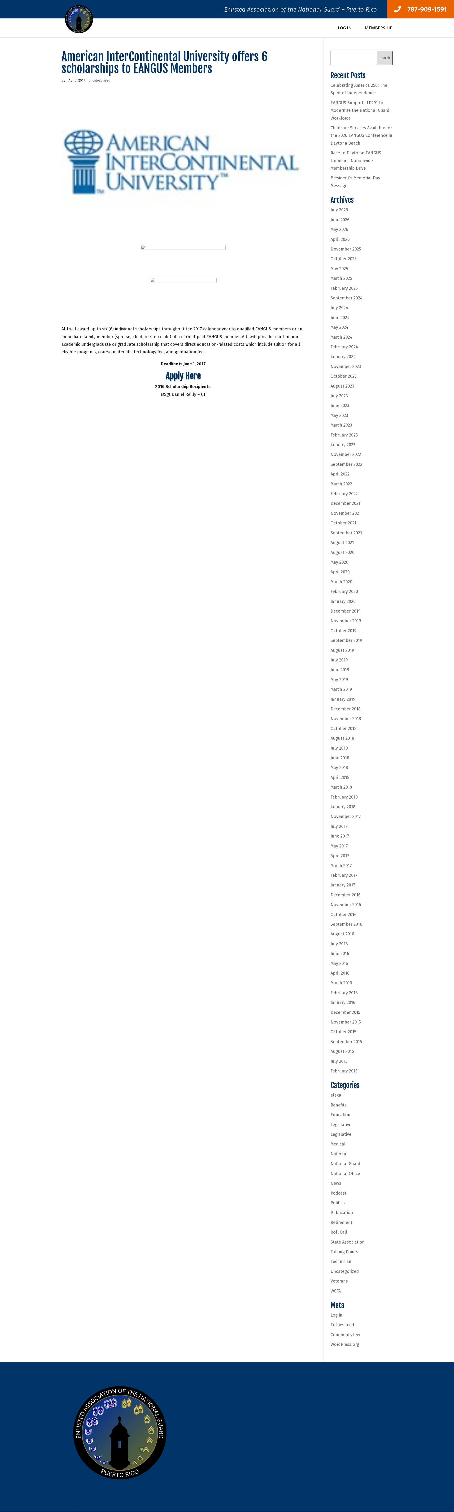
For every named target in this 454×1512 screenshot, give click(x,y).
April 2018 (340, 777)
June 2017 (340, 836)
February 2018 (344, 797)
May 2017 (339, 846)
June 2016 (340, 953)
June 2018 (340, 757)
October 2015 (343, 1031)
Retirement (341, 1222)
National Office (345, 1173)
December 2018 (346, 709)
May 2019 (339, 679)
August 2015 (342, 1051)
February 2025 (344, 288)
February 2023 (344, 435)
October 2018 (344, 728)
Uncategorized (99, 80)
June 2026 (340, 219)
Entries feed (342, 1324)
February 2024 (344, 347)
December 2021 (345, 503)
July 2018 (339, 748)
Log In (345, 28)
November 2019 (346, 620)
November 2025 (346, 249)
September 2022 (346, 464)
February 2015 (344, 1071)
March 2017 (341, 865)
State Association (348, 1242)
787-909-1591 (424, 9)
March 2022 (341, 484)
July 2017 (339, 826)
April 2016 (340, 973)
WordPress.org (345, 1344)
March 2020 (341, 581)
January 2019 (343, 699)
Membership (379, 28)
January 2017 (343, 885)
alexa (336, 1095)
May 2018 (339, 767)
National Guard (345, 1163)
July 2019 (339, 660)
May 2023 (339, 415)
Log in (336, 1315)
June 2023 (340, 405)
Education (340, 1114)
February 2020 (344, 591)
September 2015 (346, 1041)
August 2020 (342, 552)
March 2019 (341, 689)
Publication (342, 1212)
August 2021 (342, 542)
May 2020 (339, 562)
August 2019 (342, 650)
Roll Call (339, 1232)
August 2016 (342, 934)
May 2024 (339, 327)
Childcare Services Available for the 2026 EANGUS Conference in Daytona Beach (361, 135)
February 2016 (344, 992)
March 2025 (341, 278)
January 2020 (343, 601)
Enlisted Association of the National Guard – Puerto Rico (300, 10)
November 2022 (346, 454)
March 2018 (341, 787)
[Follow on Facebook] (65, 1506)
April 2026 (340, 239)
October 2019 (344, 630)
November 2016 (346, 904)
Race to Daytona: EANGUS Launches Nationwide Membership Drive (356, 160)
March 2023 (341, 425)
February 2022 (344, 493)
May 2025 (339, 268)
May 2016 (339, 963)
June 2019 (340, 669)
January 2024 (343, 356)
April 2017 (340, 855)
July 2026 (339, 209)
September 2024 (346, 298)
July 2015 (339, 1061)
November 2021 (346, 513)
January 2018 (343, 806)
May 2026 (339, 229)
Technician (341, 1261)
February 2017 (344, 875)
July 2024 (339, 307)
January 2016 (343, 1002)
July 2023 (339, 395)
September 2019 (346, 640)
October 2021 (343, 523)
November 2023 (346, 366)
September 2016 (346, 924)
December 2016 (346, 895)
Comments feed (346, 1334)
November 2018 (346, 718)
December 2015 (345, 1012)
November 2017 (346, 816)
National (339, 1154)
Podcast (338, 1193)
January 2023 (343, 444)
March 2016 (341, 982)
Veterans (339, 1281)
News (336, 1183)
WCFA (336, 1291)
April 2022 (340, 474)
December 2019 (346, 611)
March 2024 (341, 337)
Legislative (341, 1124)
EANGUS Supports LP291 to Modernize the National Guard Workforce (360, 110)
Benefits (339, 1105)
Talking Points (344, 1251)
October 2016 (344, 914)
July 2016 (339, 943)
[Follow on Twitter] (75, 1506)
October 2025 (344, 258)
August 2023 (342, 386)
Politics (338, 1202)
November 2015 (346, 1022)
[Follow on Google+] (84, 1506)
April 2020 (340, 572)
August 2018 (342, 738)
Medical (338, 1144)
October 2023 (344, 376)
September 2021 (346, 533)
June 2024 (340, 317)
